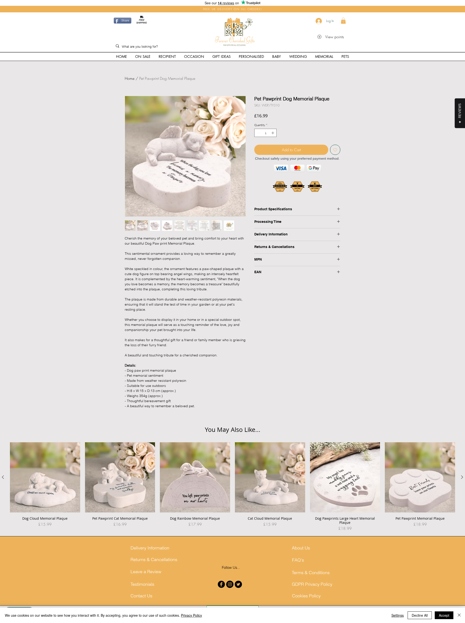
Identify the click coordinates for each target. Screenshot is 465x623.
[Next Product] (462, 477)
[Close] (459, 615)
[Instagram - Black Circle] (229, 584)
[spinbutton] (265, 133)
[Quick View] (45, 477)
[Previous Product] (3, 477)
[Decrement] (257, 133)
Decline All (420, 615)
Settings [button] (397, 615)
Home (129, 78)
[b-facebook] (221, 584)
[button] (343, 21)
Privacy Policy (191, 615)
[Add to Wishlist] (335, 150)
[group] (232, 487)
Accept (444, 615)
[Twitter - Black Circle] (238, 584)
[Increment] (273, 133)
